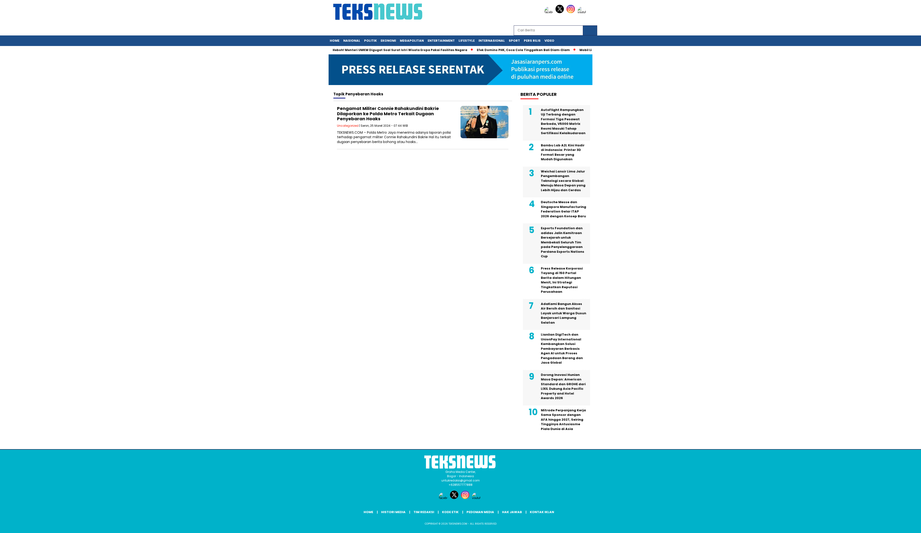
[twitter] (560, 12)
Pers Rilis (532, 40)
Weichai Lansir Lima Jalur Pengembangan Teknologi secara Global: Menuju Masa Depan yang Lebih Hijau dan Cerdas (563, 180)
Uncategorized (348, 126)
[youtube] (583, 12)
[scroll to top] (889, 525)
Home (334, 40)
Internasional (491, 40)
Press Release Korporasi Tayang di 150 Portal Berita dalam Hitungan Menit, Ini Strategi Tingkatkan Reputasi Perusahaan (562, 280)
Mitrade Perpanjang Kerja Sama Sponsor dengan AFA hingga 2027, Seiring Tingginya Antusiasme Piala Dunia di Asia (563, 419)
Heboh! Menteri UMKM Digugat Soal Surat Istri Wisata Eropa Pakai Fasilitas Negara (386, 50)
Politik (370, 40)
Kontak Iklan (542, 512)
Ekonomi (388, 40)
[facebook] (549, 12)
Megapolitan (412, 40)
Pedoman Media (480, 512)
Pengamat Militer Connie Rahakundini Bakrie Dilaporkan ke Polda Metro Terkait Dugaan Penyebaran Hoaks (388, 113)
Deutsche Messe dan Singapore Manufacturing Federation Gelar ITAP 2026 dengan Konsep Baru (563, 209)
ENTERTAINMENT (441, 40)
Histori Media (393, 512)
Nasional (351, 40)
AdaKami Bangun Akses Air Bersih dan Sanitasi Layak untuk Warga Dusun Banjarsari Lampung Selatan (563, 313)
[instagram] (572, 12)
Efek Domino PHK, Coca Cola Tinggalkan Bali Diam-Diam (509, 50)
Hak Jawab (512, 512)
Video (549, 40)
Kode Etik (450, 512)
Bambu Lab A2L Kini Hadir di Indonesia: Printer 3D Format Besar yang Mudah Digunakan (562, 152)
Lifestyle (467, 40)
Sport (514, 40)
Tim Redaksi (423, 512)
